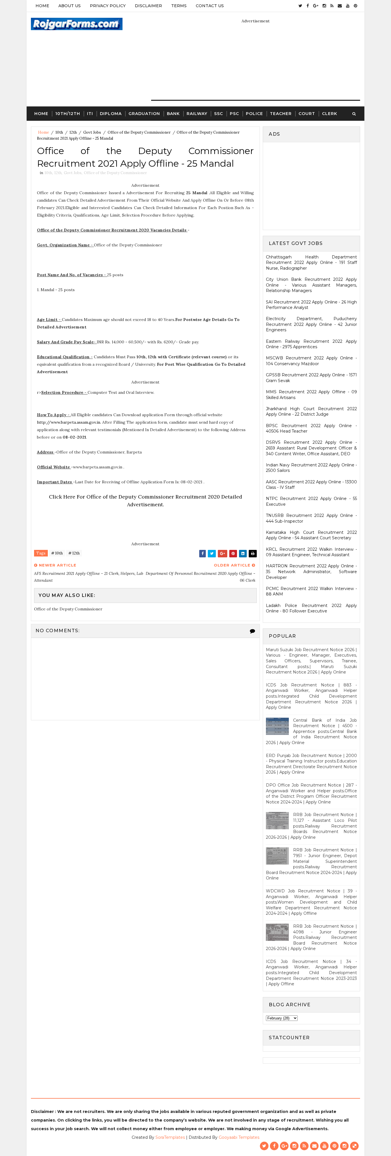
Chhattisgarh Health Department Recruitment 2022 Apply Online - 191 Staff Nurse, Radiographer (311, 262)
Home (42, 5)
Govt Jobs (92, 132)
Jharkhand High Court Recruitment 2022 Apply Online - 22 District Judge (311, 411)
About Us (69, 5)
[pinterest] (355, 5)
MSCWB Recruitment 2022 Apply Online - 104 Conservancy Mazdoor (311, 360)
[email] (339, 5)
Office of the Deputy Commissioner (139, 132)
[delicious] (354, 1146)
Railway (197, 113)
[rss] (332, 5)
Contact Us (210, 5)
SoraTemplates (170, 1137)
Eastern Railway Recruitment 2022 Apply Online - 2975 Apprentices (311, 344)
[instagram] (324, 5)
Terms (179, 5)
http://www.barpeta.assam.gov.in (68, 422)
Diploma (111, 113)
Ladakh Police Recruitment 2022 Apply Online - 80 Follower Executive (311, 608)
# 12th (74, 553)
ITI (90, 113)
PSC (234, 113)
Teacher (281, 113)
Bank (173, 113)
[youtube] (348, 5)
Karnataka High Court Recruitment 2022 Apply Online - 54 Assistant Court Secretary (311, 535)
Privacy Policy (108, 5)
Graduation (144, 113)
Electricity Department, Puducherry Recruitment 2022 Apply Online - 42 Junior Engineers (311, 324)
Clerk (329, 113)
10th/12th (67, 113)
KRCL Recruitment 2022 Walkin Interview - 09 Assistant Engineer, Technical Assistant (311, 552)
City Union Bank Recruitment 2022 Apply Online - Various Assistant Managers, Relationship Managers (311, 285)
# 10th (57, 553)
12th (73, 132)
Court (307, 113)
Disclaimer (148, 5)
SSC (218, 113)
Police (254, 113)
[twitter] (300, 5)
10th (59, 132)
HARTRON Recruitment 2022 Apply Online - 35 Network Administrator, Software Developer (311, 571)
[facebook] (307, 5)
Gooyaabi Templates (239, 1137)
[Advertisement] (314, 185)
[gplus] (316, 5)
